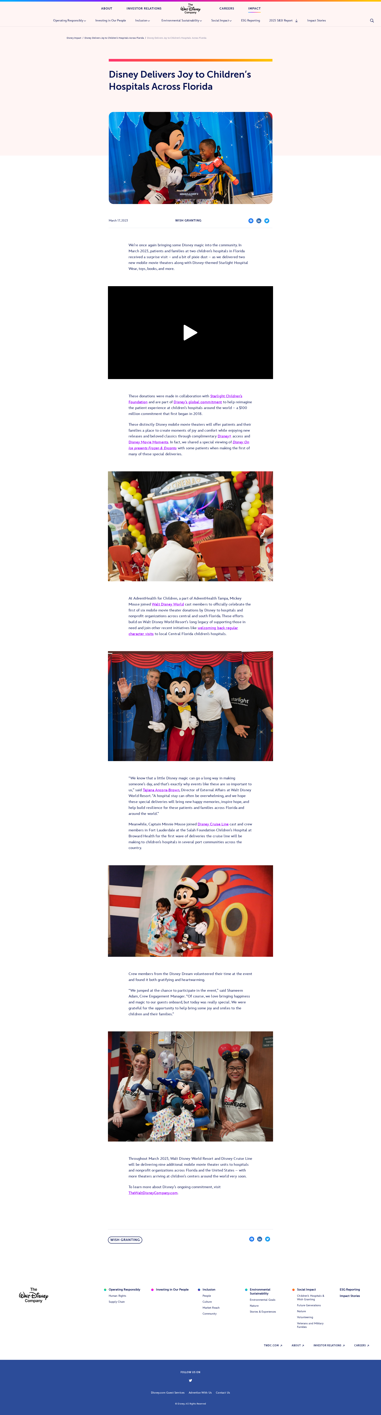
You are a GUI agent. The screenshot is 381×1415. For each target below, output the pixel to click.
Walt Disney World (168, 604)
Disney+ (224, 436)
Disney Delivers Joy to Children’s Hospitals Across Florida (114, 38)
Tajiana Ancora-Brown (161, 790)
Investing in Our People (172, 1289)
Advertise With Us (200, 1392)
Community (209, 1313)
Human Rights (117, 1296)
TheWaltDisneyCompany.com (153, 1193)
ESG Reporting (350, 1289)
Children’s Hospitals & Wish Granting (310, 1297)
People (207, 1296)
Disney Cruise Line (213, 824)
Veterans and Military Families (310, 1325)
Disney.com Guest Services (168, 1392)
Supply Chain (117, 1301)
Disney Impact (74, 38)
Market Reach (211, 1307)
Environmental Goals (262, 1299)
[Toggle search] (372, 21)
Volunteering (305, 1317)
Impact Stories (350, 1296)
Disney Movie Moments (148, 442)
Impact (254, 8)
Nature (254, 1305)
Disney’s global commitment (198, 402)
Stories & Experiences (263, 1311)
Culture (207, 1301)
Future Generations (309, 1305)
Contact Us (223, 1392)
